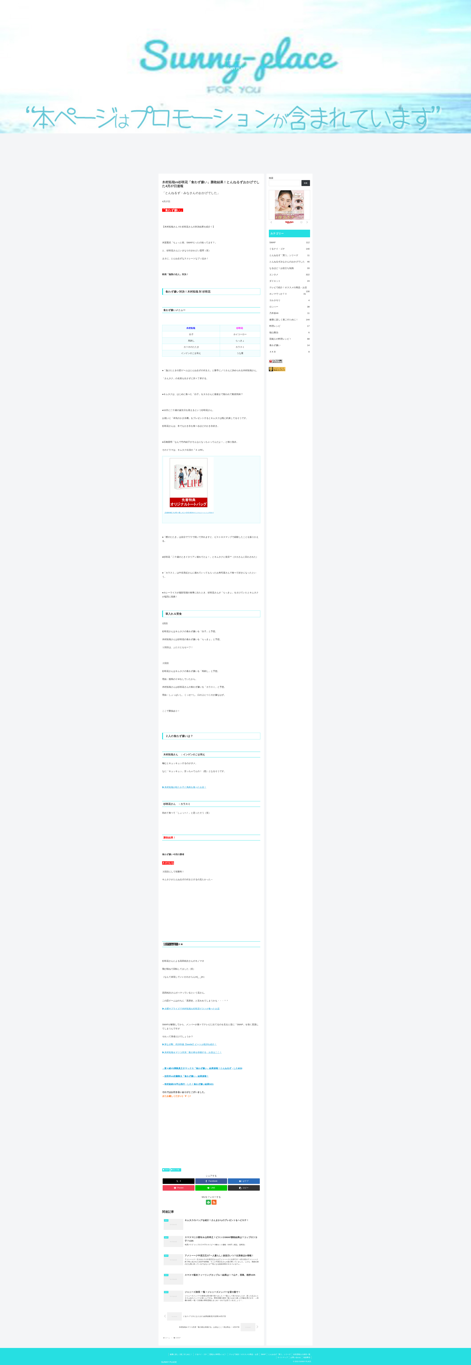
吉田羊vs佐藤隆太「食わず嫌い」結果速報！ (186, 1076)
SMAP (167, 1170)
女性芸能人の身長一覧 (301, 1354)
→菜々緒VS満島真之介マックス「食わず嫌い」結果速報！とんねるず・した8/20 (202, 1068)
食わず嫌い (176, 1170)
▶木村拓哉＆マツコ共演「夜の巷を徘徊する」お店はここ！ (192, 1052)
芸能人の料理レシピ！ (218, 1354)
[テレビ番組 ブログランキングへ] (275, 361)
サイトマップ (283, 1357)
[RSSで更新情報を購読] (214, 1202)
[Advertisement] (235, 153)
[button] (244, 1188)
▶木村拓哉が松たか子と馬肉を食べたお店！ (184, 787)
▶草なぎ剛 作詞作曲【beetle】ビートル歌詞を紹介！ (189, 1044)
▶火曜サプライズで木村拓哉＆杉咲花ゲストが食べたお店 (191, 1008)
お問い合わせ (295, 1357)
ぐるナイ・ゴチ (201, 1354)
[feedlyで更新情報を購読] (208, 1202)
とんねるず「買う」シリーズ (279, 1354)
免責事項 (306, 1357)
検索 (271, 178)
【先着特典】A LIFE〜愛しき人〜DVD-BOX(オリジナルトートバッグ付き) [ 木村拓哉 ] (192, 512)
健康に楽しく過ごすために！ (181, 1354)
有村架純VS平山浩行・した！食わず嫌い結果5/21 (189, 1084)
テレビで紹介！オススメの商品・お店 (243, 1354)
